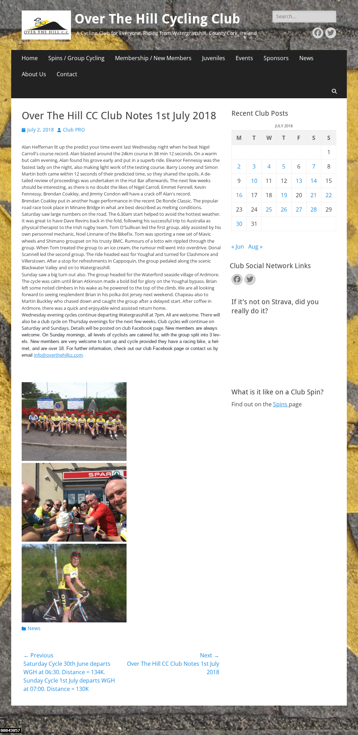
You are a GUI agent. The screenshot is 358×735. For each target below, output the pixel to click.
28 (313, 209)
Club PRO (74, 129)
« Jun (237, 246)
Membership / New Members (153, 58)
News (306, 58)
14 (313, 181)
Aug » (255, 246)
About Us (34, 74)
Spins (281, 404)
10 (254, 181)
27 (299, 209)
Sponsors (276, 58)
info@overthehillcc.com (58, 355)
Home (30, 58)
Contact (67, 74)
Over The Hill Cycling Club (157, 19)
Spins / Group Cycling (76, 58)
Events (244, 58)
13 (299, 181)
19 (284, 195)
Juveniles (213, 58)
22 (328, 195)
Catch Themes (272, 716)
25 (269, 209)
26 (284, 209)
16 (239, 195)
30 (239, 224)
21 (313, 195)
